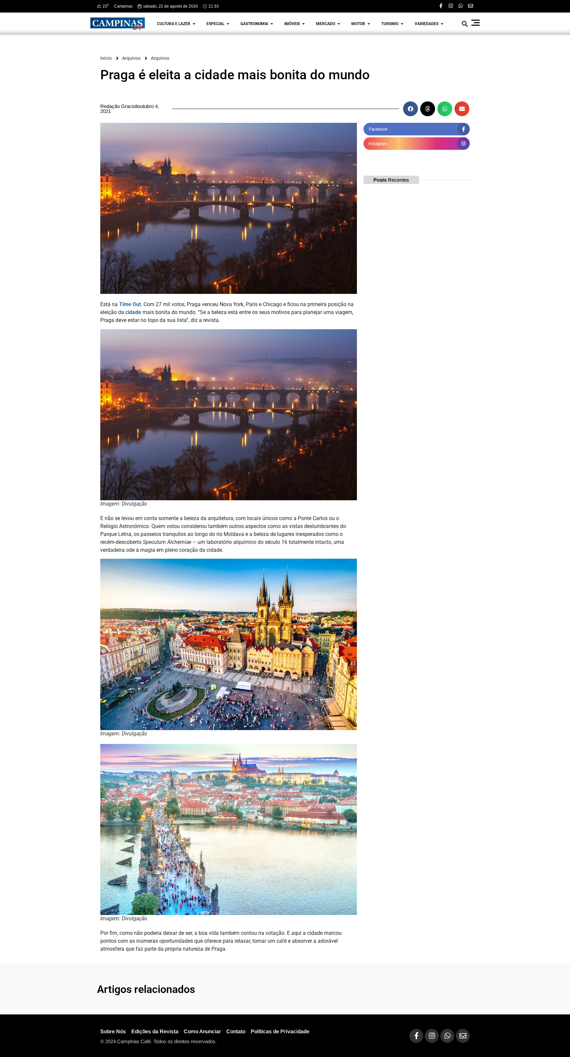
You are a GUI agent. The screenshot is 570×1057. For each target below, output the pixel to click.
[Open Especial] (228, 24)
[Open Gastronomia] (272, 24)
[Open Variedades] (442, 24)
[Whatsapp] (460, 5)
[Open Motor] (369, 24)
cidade (133, 312)
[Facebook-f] (440, 5)
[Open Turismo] (402, 24)
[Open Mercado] (339, 24)
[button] (464, 23)
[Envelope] (470, 5)
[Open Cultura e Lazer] (194, 24)
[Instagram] (450, 5)
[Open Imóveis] (303, 24)
